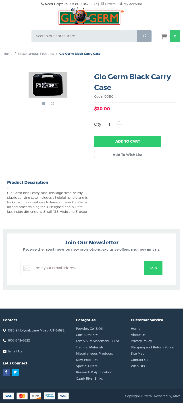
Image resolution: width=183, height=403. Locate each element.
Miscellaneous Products (94, 354)
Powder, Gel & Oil (89, 329)
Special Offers (87, 366)
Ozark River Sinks (89, 378)
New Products (87, 360)
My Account (132, 4)
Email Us (15, 351)
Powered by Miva (167, 396)
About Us (138, 335)
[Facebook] (6, 372)
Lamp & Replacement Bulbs (97, 341)
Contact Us (139, 360)
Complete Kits (87, 335)
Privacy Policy (141, 341)
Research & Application (94, 372)
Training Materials (90, 347)
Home (7, 53)
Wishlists (138, 366)
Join (153, 268)
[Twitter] (15, 372)
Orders (110, 4)
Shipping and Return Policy (152, 347)
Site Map (138, 354)
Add (127, 141)
